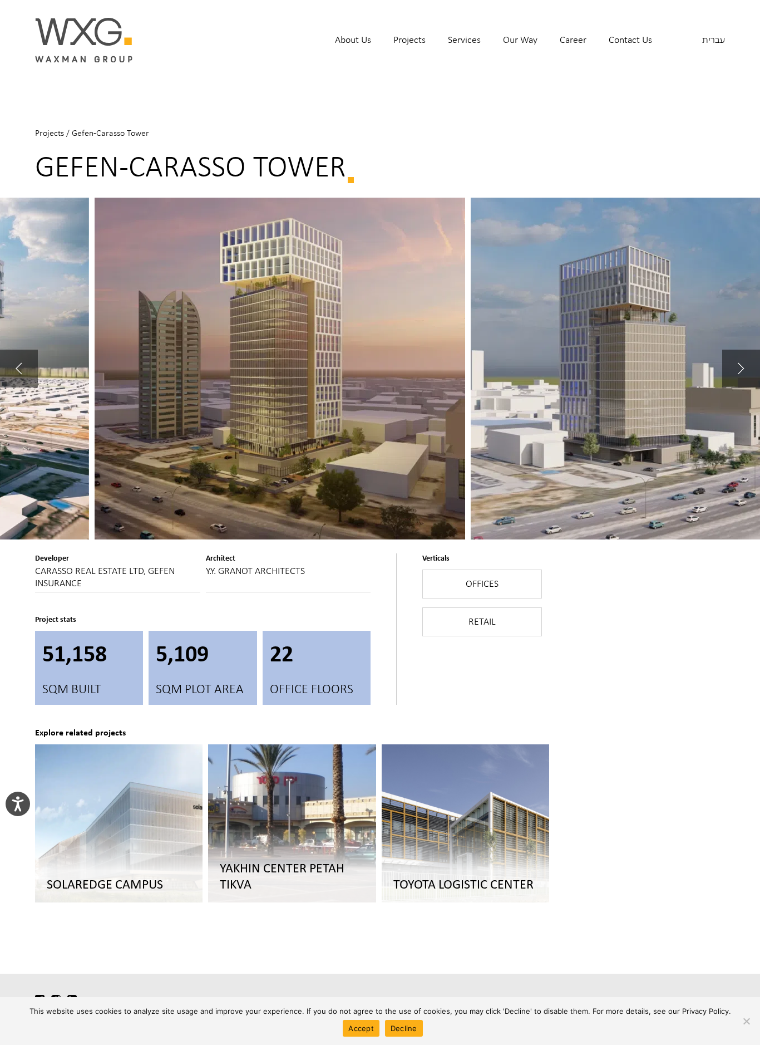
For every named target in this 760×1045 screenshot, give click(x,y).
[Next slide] (741, 368)
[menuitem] (353, 47)
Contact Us (630, 39)
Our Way (520, 39)
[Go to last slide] (19, 368)
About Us (353, 39)
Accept (361, 1028)
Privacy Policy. (706, 1011)
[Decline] (746, 1021)
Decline (404, 1028)
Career (573, 39)
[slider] (380, 368)
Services (464, 39)
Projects (409, 39)
